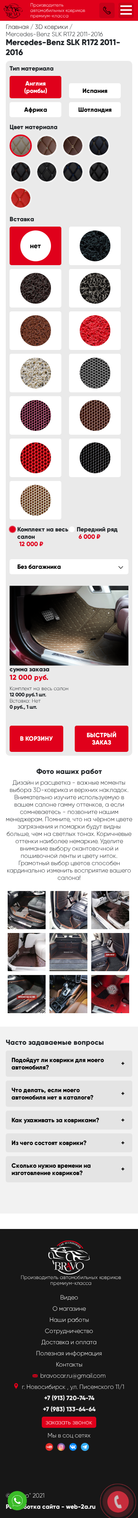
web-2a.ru (80, 1506)
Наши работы (69, 1319)
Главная (18, 26)
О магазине (69, 1308)
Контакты (69, 1364)
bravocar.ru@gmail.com (73, 1375)
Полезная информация (69, 1353)
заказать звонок (69, 1422)
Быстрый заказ (102, 738)
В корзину (36, 738)
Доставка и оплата (69, 1342)
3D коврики (52, 26)
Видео (69, 1297)
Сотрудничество (69, 1331)
